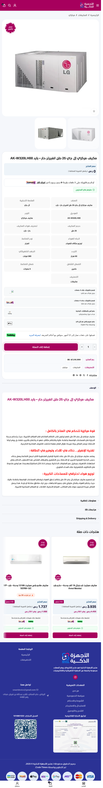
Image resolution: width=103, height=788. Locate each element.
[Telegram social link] (74, 375)
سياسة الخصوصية (75, 695)
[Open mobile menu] (97, 5)
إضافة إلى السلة (41, 347)
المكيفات (82, 15)
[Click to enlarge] (94, 111)
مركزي (72, 15)
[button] (75, 635)
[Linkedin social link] (77, 375)
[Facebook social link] (87, 375)
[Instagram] (75, 677)
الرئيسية (94, 15)
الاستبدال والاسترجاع (75, 705)
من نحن (75, 690)
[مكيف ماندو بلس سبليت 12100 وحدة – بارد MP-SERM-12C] (25, 560)
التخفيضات (25, 659)
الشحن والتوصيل (75, 710)
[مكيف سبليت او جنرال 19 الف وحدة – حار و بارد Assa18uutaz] (75, 560)
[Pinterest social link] (80, 375)
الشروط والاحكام (75, 700)
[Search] (9, 5)
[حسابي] (15, 5)
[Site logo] (87, 5)
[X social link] (84, 375)
